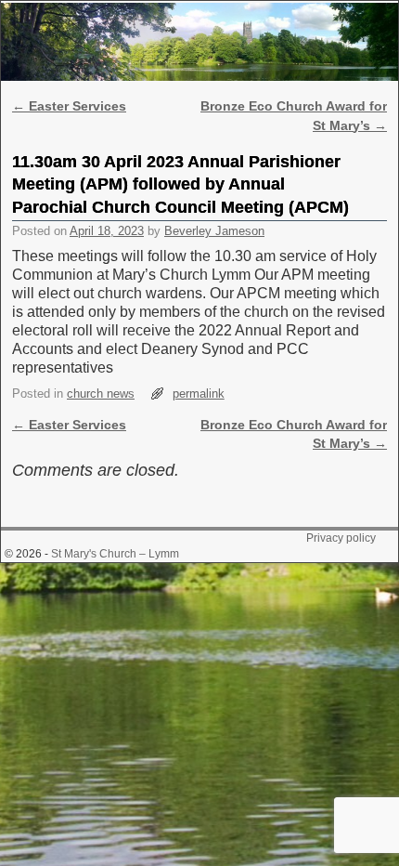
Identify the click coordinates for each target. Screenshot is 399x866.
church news (101, 393)
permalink (199, 393)
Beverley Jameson (214, 231)
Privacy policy (341, 538)
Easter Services (69, 105)
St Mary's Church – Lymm (115, 553)
